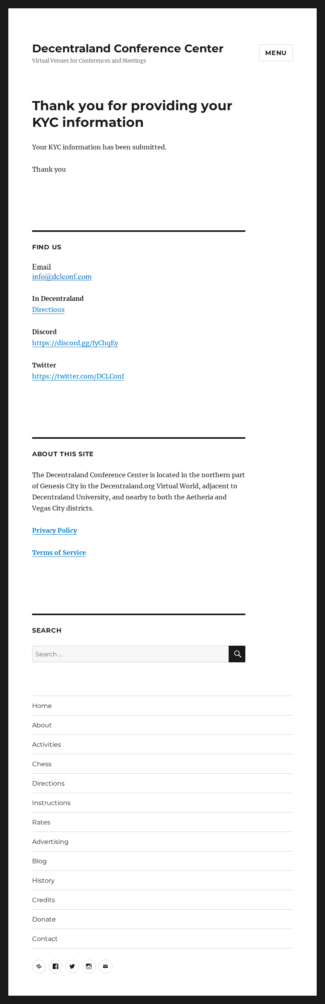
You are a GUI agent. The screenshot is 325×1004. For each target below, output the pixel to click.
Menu (276, 53)
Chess (42, 764)
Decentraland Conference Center (128, 48)
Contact (45, 939)
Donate (44, 919)
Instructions (51, 803)
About (42, 725)
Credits (43, 900)
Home (42, 705)
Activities (46, 744)
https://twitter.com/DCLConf (78, 376)
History (43, 880)
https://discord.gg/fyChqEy (75, 343)
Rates (41, 822)
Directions (48, 310)
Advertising (50, 841)
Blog (39, 861)
